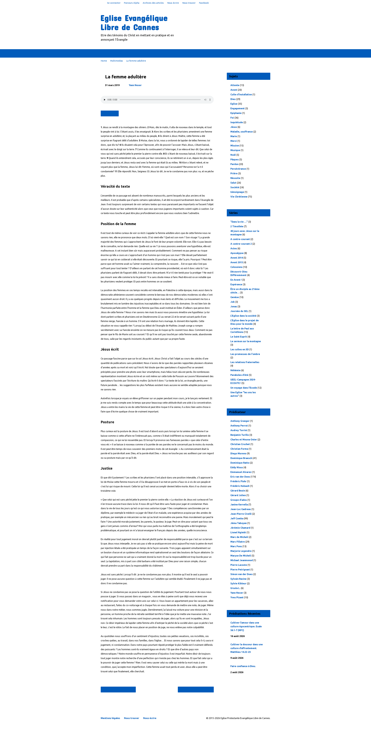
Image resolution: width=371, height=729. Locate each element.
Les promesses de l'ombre (245, 354)
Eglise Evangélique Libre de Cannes (134, 22)
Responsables (189, 53)
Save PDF (111, 113)
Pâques (234, 159)
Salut (233, 182)
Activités (149, 53)
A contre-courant (240, 239)
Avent (233, 90)
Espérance (236, 284)
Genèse (234, 297)
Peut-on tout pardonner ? (194, 689)
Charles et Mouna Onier (243, 439)
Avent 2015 (236, 262)
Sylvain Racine (238, 579)
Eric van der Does (240, 476)
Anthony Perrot (239, 425)
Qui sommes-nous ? (127, 53)
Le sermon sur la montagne (245, 341)
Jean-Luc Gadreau (240, 509)
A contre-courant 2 (241, 243)
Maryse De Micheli (240, 555)
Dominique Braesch (241, 458)
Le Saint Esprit (238, 336)
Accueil (105, 53)
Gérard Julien (238, 495)
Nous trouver (188, 3)
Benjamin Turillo (239, 435)
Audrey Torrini (238, 430)
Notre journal (225, 53)
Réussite (235, 178)
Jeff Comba (236, 518)
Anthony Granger (240, 421)
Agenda (207, 53)
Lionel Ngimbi (238, 532)
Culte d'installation (241, 94)
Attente (234, 85)
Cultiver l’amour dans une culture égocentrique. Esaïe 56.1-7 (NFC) (246, 626)
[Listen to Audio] (249, 635)
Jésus (233, 127)
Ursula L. (235, 588)
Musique (235, 150)
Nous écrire (173, 3)
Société (234, 187)
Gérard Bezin (237, 490)
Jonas (233, 306)
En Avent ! (236, 279)
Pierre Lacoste (238, 565)
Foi (232, 117)
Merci (233, 141)
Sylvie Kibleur (238, 583)
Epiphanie (236, 113)
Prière (234, 173)
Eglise (233, 103)
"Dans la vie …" (239, 221)
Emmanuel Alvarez (241, 472)
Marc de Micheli (239, 537)
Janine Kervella (239, 504)
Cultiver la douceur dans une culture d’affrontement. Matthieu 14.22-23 (246, 648)
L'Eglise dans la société (243, 315)
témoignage (237, 192)
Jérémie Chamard (240, 527)
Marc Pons (236, 546)
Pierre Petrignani (240, 569)
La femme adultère (136, 60)
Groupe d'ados (238, 500)
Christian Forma (239, 448)
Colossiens (236, 267)
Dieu (233, 99)
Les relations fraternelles (244, 362)
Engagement (237, 108)
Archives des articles (153, 3)
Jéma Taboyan (238, 523)
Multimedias (116, 60)
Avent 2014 (236, 257)
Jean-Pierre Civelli (241, 514)
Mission (234, 145)
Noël (233, 155)
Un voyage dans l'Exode (243, 387)
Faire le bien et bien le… (119, 689)
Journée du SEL (239, 311)
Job (232, 302)
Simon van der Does (241, 574)
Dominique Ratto (239, 462)
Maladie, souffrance (241, 131)
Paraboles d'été (239, 375)
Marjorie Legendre (241, 551)
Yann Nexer (135, 85)
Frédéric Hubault (240, 486)
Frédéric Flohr (238, 481)
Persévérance (238, 168)
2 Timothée (236, 226)
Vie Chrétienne (238, 196)
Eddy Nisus (236, 467)
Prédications (168, 53)
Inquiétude (236, 122)
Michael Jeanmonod (241, 560)
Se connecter (113, 3)
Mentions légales (110, 718)
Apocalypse (237, 253)
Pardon (234, 164)
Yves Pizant (236, 597)
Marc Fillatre (237, 541)
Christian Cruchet (240, 444)
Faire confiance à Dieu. (243, 666)
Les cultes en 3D (239, 349)
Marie (233, 136)
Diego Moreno (238, 453)
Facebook (204, 3)
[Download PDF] (254, 636)
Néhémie (235, 370)
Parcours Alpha (131, 3)
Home (104, 60)
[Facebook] (269, 53)
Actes (233, 248)
